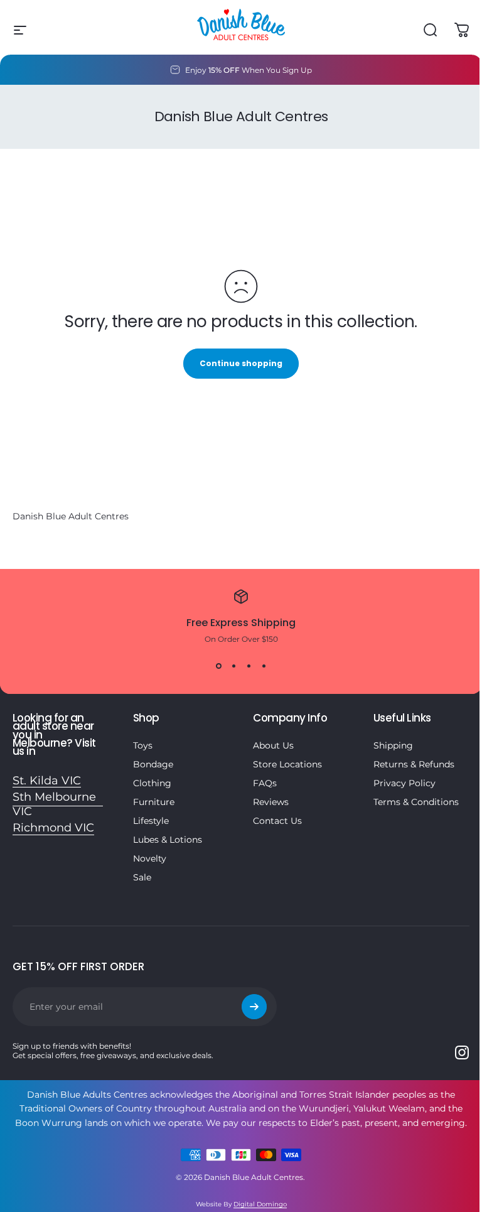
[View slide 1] (218, 666)
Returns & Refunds (413, 764)
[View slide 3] (248, 666)
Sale (142, 877)
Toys (143, 745)
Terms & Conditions (416, 802)
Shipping (393, 745)
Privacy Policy (404, 783)
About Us (273, 745)
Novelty (149, 858)
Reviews (271, 802)
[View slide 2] (233, 666)
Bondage (153, 764)
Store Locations (287, 764)
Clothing (152, 783)
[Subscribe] (254, 1006)
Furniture (153, 802)
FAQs (265, 783)
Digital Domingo (260, 1204)
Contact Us (277, 820)
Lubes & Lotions (167, 839)
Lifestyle (151, 820)
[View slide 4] (263, 666)
